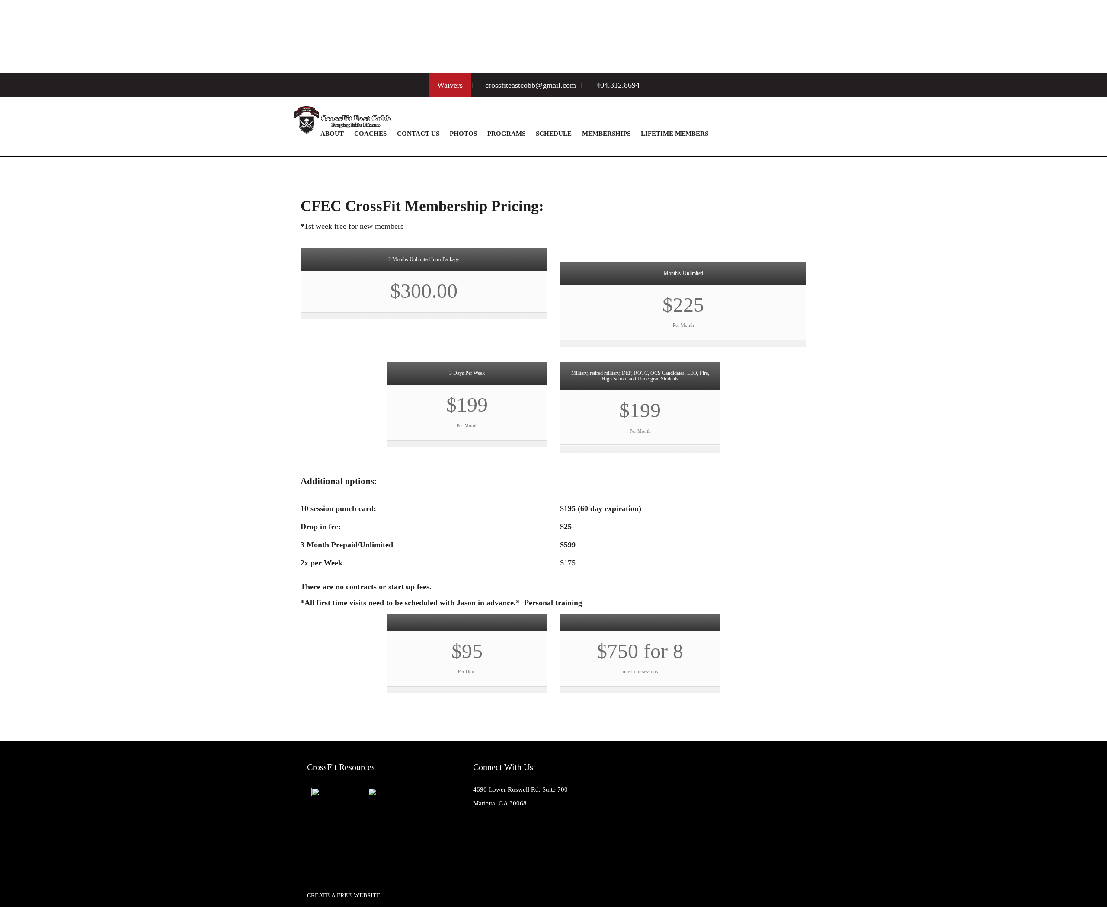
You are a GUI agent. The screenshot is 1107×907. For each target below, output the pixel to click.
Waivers (450, 85)
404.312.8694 (617, 85)
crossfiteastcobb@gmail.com (529, 85)
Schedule (554, 133)
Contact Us (418, 133)
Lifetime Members (674, 133)
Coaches (370, 133)
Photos (463, 133)
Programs (506, 133)
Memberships (606, 133)
